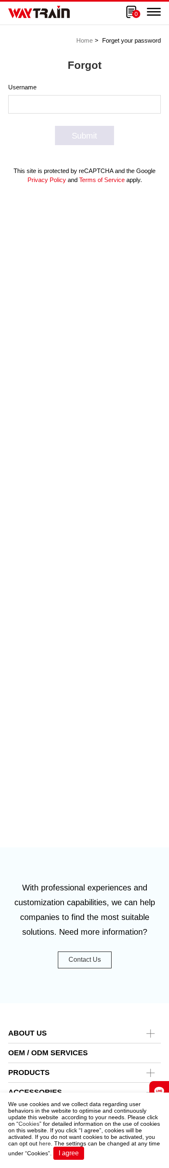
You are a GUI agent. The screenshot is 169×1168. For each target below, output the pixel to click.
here (45, 1143)
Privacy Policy (46, 179)
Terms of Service (102, 179)
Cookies (28, 1123)
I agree (69, 1153)
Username (22, 87)
